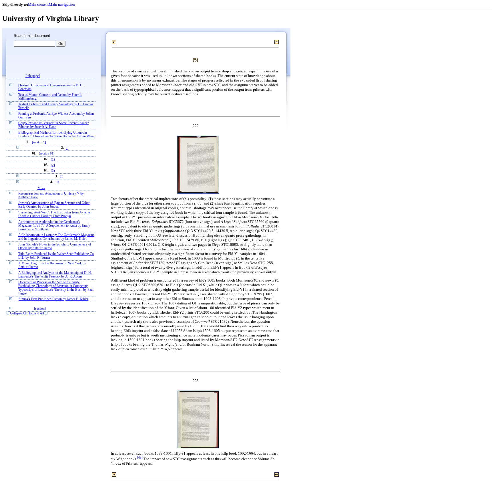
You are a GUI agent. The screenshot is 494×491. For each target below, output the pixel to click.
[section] (40, 308)
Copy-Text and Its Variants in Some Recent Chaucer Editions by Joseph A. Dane (53, 125)
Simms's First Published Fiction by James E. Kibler (53, 299)
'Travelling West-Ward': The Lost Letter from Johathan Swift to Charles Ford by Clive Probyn (54, 214)
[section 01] (47, 153)
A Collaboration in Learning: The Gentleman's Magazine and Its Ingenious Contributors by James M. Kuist (56, 237)
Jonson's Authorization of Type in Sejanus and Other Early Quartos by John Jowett (53, 205)
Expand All (36, 313)
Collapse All (18, 313)
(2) (53, 165)
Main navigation (62, 4)
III (57, 182)
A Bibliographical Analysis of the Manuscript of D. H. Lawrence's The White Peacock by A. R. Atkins (55, 274)
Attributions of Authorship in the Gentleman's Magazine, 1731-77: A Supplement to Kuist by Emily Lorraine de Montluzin (54, 225)
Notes (41, 188)
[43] (140, 458)
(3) (53, 170)
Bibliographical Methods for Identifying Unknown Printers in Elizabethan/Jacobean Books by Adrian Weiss (56, 134)
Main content (38, 4)
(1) (53, 159)
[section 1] (39, 142)
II (61, 176)
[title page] (32, 76)
